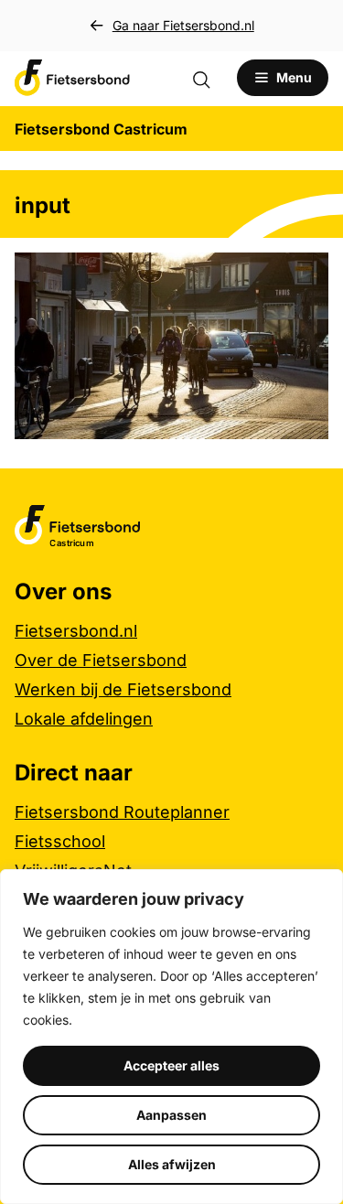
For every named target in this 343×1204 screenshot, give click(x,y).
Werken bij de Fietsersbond (123, 689)
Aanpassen (171, 1115)
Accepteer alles (171, 1065)
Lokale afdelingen (84, 718)
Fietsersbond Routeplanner (122, 812)
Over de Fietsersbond (101, 660)
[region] (171, 1036)
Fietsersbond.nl (76, 630)
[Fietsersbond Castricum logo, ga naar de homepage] (72, 77)
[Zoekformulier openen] (210, 78)
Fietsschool (60, 841)
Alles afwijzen (172, 1164)
